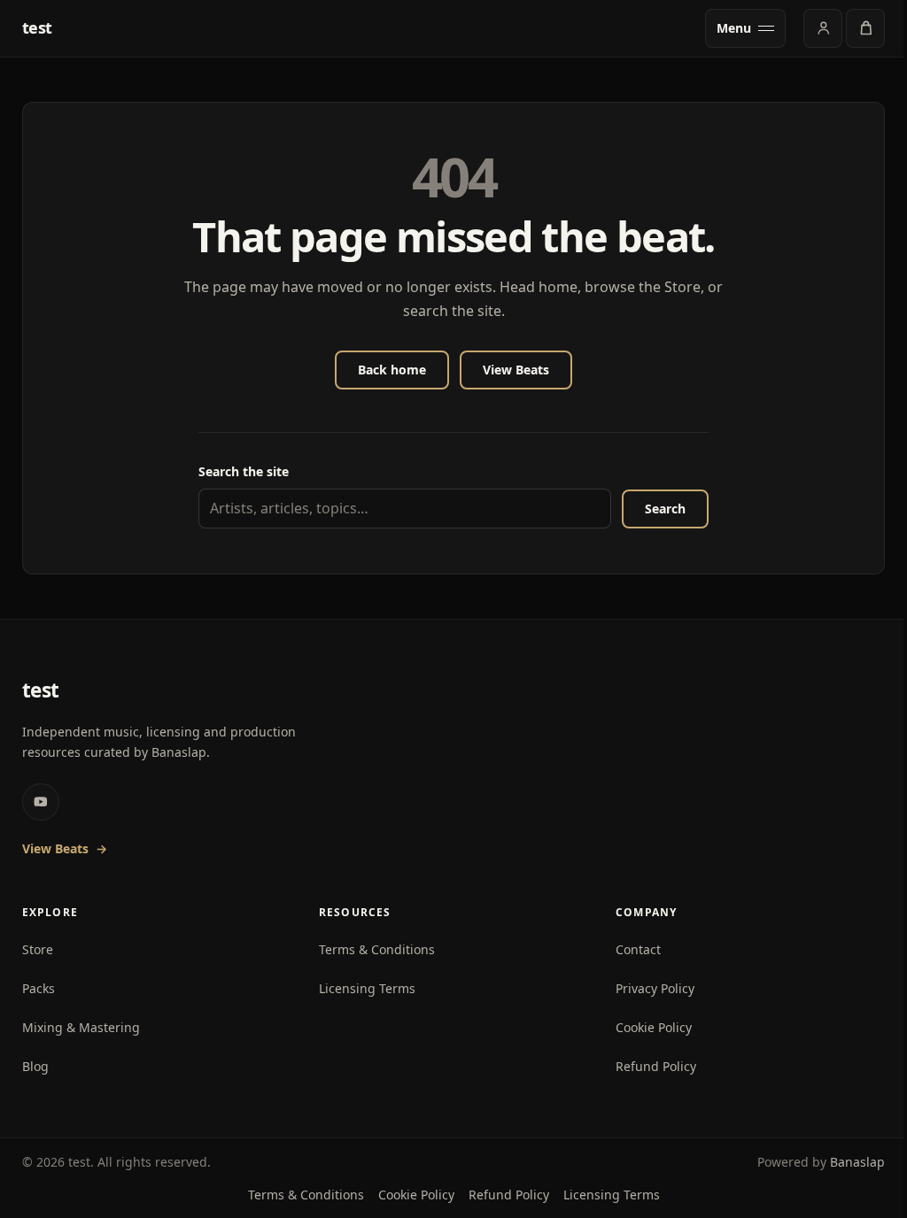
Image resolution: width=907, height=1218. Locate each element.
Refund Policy (656, 1066)
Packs (38, 988)
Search (665, 508)
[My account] (822, 28)
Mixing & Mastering (81, 1027)
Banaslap (857, 1161)
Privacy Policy (655, 988)
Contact (638, 949)
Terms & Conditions (377, 949)
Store (37, 949)
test (37, 28)
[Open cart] (865, 28)
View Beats (516, 369)
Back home (392, 369)
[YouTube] (40, 802)
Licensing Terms (367, 988)
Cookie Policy (654, 1027)
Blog (35, 1066)
